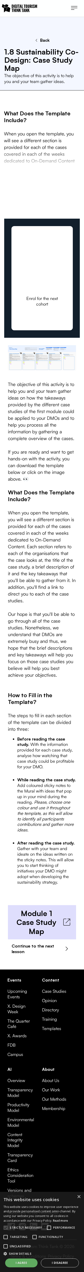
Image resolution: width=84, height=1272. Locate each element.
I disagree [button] (60, 1263)
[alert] (42, 1232)
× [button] (78, 1197)
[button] (74, 8)
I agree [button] (21, 1263)
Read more (60, 1221)
